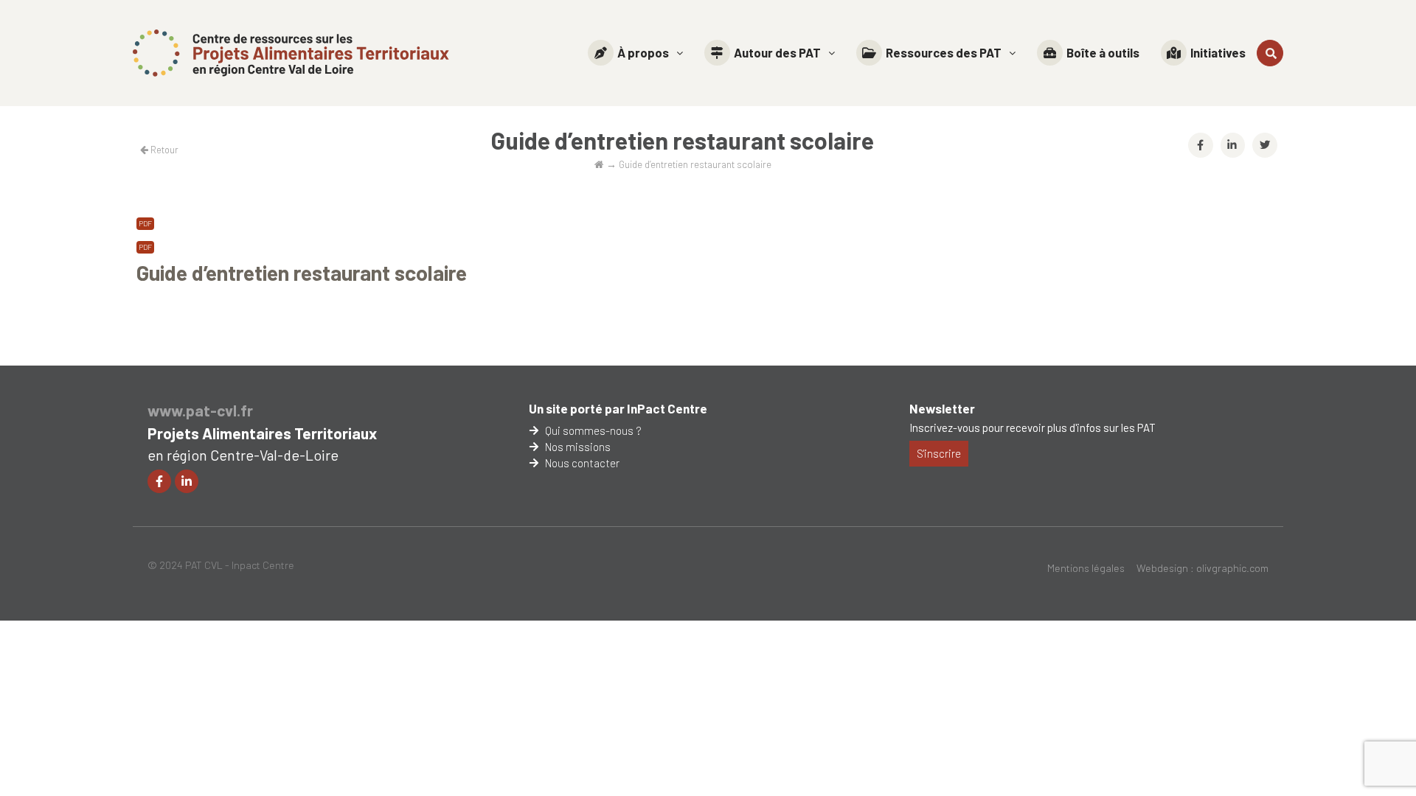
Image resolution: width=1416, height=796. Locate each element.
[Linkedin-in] (186, 481)
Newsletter (942, 408)
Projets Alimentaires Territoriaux (262, 433)
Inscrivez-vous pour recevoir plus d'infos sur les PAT (1032, 427)
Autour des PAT (777, 52)
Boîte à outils (1102, 52)
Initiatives (1218, 52)
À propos (643, 52)
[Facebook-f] (159, 481)
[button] (635, 52)
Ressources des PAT (944, 52)
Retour (163, 150)
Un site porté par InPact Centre (618, 408)
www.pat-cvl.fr (200, 410)
